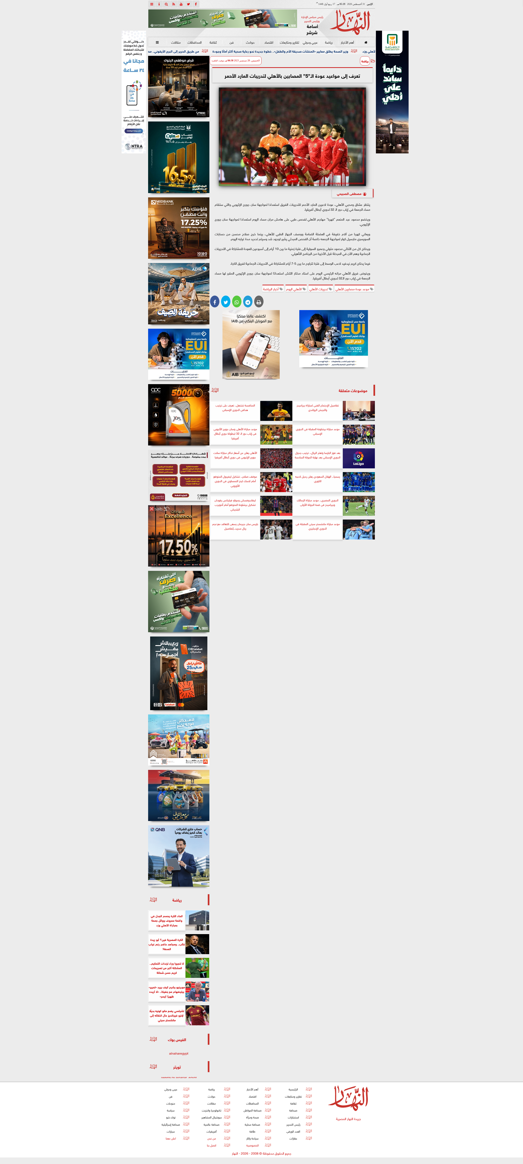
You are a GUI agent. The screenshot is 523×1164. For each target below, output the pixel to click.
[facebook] (196, 4)
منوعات (170, 1103)
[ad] (178, 86)
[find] (166, 4)
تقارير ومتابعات (289, 42)
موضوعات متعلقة (353, 390)
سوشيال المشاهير (211, 1116)
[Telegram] (248, 301)
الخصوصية (252, 1144)
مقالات (176, 42)
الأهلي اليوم (294, 288)
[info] (159, 4)
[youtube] (181, 4)
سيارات (171, 1131)
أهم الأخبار (347, 42)
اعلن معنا (170, 1137)
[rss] (174, 4)
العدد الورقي (293, 1131)
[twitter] (188, 4)
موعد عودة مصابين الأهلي (352, 288)
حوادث (250, 42)
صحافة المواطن (252, 1109)
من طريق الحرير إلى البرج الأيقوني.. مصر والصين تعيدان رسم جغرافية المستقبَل (243, 51)
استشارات (293, 1116)
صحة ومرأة (252, 1116)
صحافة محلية (252, 1124)
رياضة (328, 42)
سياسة (170, 1109)
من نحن (211, 1137)
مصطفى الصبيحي (349, 193)
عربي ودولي (310, 42)
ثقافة (213, 42)
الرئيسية (293, 1088)
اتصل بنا (211, 1144)
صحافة (293, 1109)
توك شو (170, 1116)
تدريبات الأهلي (319, 288)
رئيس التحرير (293, 1124)
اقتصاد (268, 42)
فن (232, 42)
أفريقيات (212, 1131)
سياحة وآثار (252, 1137)
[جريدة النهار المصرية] (222, 18)
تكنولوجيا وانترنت (211, 1109)
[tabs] (152, 4)
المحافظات (194, 42)
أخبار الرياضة (271, 288)
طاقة (252, 1131)
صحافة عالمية (211, 1124)
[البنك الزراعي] (333, 338)
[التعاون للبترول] (178, 414)
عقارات (293, 1137)
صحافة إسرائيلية (170, 1124)
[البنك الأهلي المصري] (133, 92)
